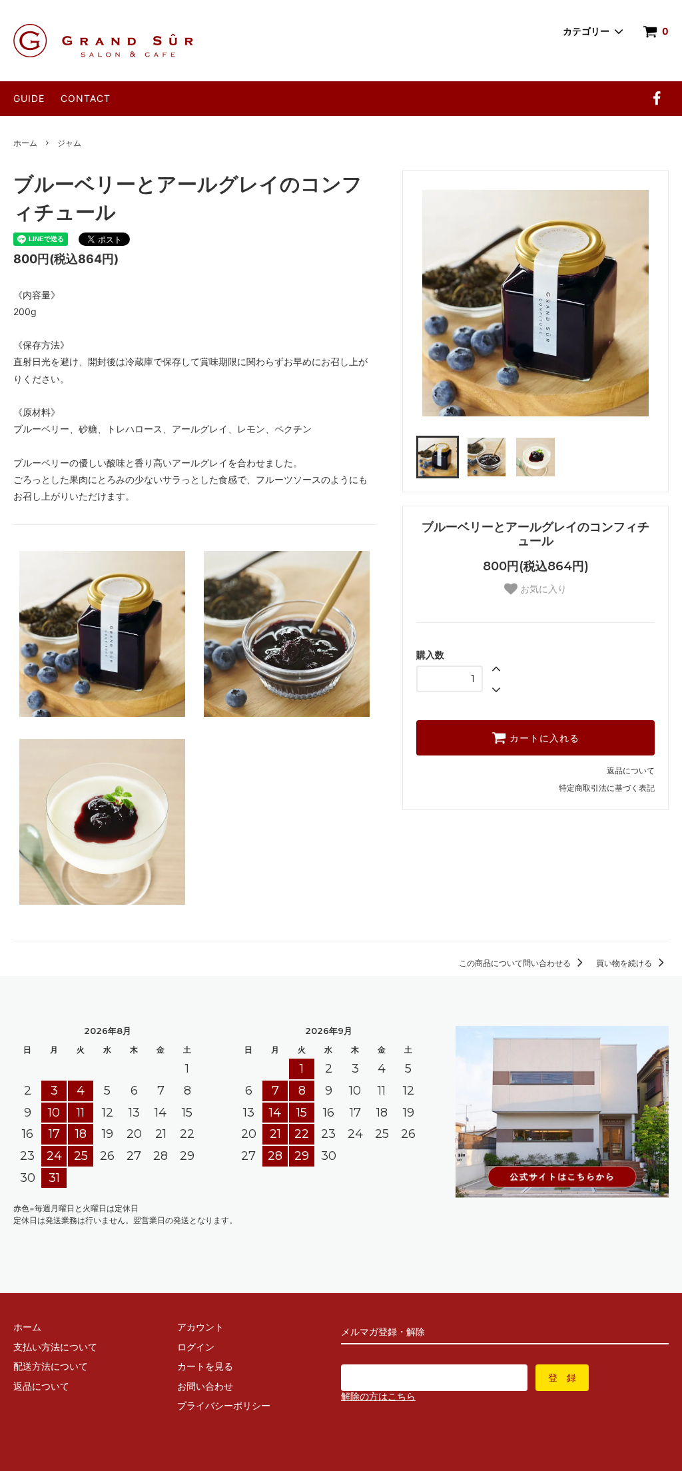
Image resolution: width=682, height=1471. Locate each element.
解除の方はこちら (378, 1396)
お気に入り (542, 589)
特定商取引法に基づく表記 (607, 788)
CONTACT (86, 98)
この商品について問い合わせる (516, 963)
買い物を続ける (625, 963)
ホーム (25, 143)
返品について (631, 770)
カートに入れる (542, 738)
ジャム (69, 143)
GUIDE (29, 98)
